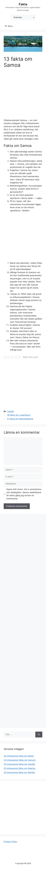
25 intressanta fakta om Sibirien (19, 772)
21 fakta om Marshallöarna (20, 419)
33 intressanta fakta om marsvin (20, 760)
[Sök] (38, 734)
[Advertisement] (23, 95)
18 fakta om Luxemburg (18, 415)
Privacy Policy (10, 841)
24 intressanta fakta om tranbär (19, 764)
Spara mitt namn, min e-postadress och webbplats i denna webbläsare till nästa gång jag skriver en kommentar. (23, 494)
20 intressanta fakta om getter (19, 756)
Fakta (23, 4)
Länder (10, 411)
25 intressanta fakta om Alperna (19, 768)
